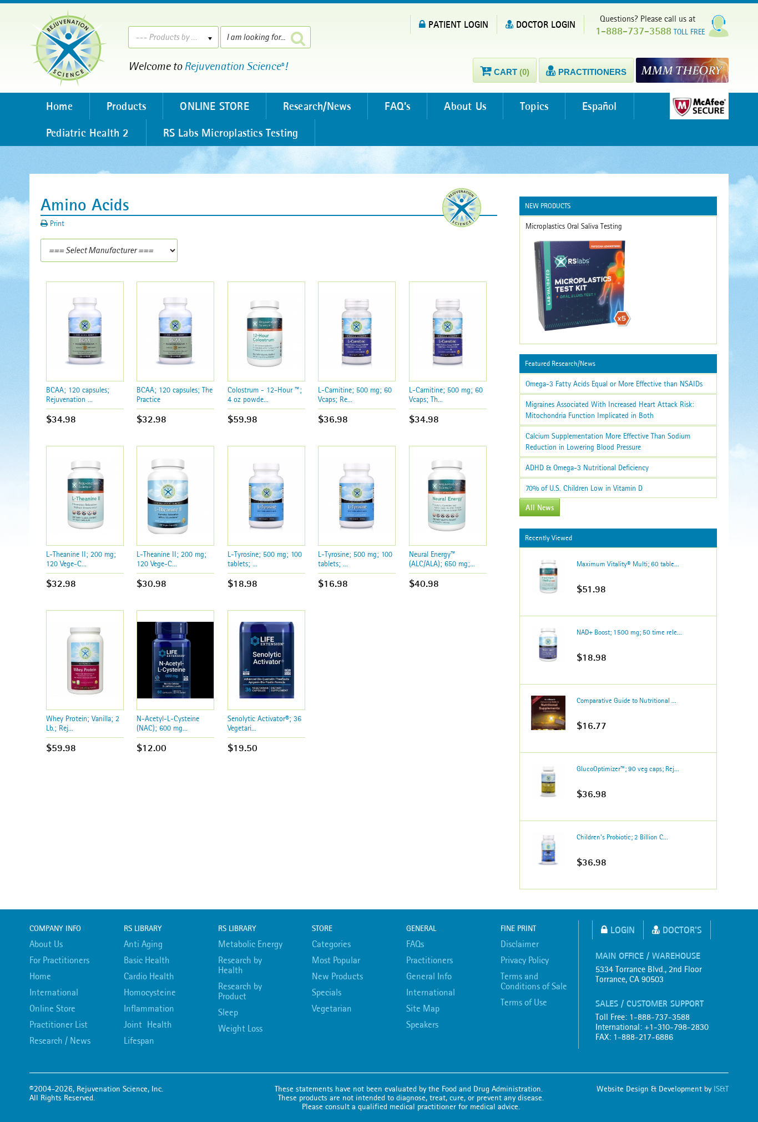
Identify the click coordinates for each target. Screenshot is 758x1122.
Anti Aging (143, 944)
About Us (465, 106)
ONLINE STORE (214, 106)
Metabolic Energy (250, 944)
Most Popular (336, 960)
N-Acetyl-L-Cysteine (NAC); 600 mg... (168, 723)
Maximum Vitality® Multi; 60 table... (628, 564)
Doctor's (682, 929)
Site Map (422, 1008)
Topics (534, 106)
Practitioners (429, 960)
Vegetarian (332, 1008)
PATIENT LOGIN (458, 24)
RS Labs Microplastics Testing (231, 132)
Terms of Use (524, 1002)
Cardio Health (149, 976)
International (53, 992)
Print (56, 223)
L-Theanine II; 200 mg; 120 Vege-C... (81, 559)
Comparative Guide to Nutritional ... (626, 700)
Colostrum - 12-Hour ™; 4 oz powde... (265, 394)
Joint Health (148, 1024)
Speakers (422, 1024)
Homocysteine (150, 992)
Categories (331, 944)
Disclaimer (520, 944)
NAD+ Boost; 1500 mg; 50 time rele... (629, 632)
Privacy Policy (525, 960)
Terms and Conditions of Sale (534, 981)
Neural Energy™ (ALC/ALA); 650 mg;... (442, 559)
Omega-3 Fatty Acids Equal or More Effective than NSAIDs (614, 383)
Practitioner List (58, 1024)
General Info (429, 976)
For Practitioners (59, 960)
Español (599, 106)
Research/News (317, 106)
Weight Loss (240, 1028)
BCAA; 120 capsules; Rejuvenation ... (77, 394)
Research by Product (240, 991)
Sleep (228, 1012)
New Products (337, 976)
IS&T (721, 1088)
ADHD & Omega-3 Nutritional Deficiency (587, 467)
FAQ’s (397, 106)
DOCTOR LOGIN (545, 24)
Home (59, 106)
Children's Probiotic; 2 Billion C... (622, 837)
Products (126, 106)
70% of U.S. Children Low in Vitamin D (584, 488)
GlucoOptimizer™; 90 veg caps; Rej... (628, 768)
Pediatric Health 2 (87, 132)
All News (539, 507)
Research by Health (240, 965)
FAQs (415, 944)
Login (622, 929)
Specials (326, 992)
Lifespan (139, 1040)
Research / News (59, 1040)
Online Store (52, 1008)
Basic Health (147, 960)
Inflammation (149, 1008)
